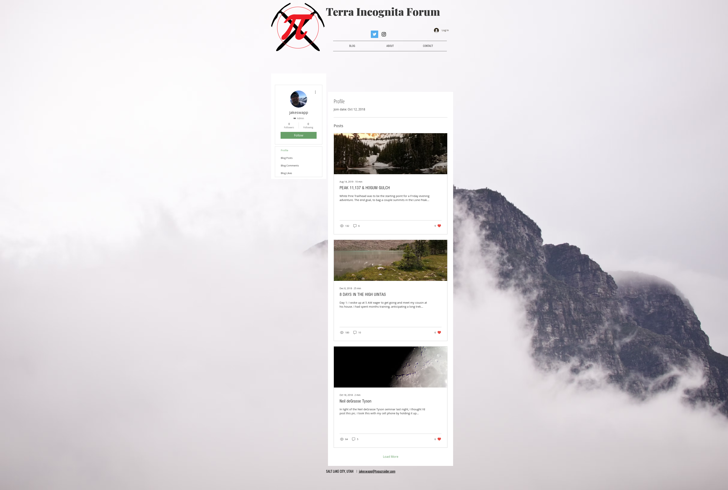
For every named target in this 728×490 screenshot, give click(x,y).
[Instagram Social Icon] (384, 34)
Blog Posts (287, 158)
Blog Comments (290, 165)
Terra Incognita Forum (383, 11)
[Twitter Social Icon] (374, 34)
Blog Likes (286, 173)
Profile (284, 150)
